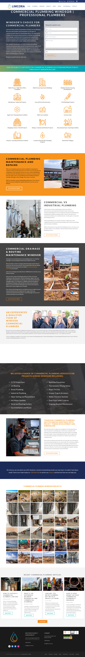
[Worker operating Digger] (61, 545)
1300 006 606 (35, 472)
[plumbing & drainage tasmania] (12, 558)
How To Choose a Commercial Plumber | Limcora (10, 595)
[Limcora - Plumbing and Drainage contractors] (16, 6)
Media (60, 654)
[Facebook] (77, 1)
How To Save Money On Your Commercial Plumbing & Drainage (72, 597)
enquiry (51, 472)
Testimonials (65, 654)
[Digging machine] (73, 545)
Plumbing (50, 654)
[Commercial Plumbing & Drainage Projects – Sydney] (61, 533)
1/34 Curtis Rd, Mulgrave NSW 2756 (32, 638)
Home (46, 654)
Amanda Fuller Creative (26, 654)
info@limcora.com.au (29, 645)
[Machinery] (24, 545)
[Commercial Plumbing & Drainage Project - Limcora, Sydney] (12, 496)
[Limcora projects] (24, 558)
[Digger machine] (48, 545)
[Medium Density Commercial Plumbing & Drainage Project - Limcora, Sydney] (48, 521)
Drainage (55, 654)
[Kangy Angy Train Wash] (73, 558)
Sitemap (77, 654)
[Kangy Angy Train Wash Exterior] (61, 558)
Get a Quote (71, 654)
